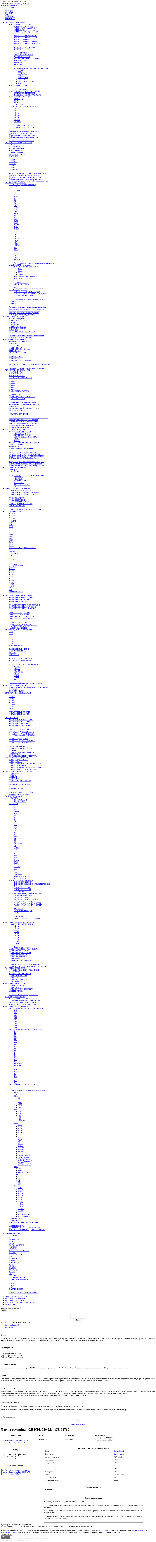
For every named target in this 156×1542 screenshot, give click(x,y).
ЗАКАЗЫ (8, 15)
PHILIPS (21, 70)
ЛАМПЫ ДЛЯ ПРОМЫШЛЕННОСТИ (19, 922)
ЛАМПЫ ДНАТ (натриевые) (19, 265)
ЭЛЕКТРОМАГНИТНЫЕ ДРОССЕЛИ (19, 771)
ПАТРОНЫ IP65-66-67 (22, 876)
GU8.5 (16, 209)
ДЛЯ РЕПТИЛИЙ (16, 991)
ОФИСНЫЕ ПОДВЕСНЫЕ (19, 601)
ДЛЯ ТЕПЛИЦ (14, 754)
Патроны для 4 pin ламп (22, 947)
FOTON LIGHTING (16, 1245)
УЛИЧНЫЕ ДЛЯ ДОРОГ (18, 622)
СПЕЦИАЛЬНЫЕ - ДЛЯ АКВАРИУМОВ (24, 1004)
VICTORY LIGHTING (22, 485)
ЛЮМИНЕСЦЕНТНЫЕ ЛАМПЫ (17, 370)
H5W (20, 1111)
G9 (15, 846)
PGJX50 (16, 238)
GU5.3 (16, 851)
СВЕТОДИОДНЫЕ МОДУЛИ (24, 93)
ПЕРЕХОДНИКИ (20, 878)
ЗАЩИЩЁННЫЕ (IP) (17, 746)
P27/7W (20, 1140)
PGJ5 (15, 234)
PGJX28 (16, 236)
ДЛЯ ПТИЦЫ (14, 987)
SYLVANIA (13, 1270)
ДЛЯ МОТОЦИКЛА (17, 1226)
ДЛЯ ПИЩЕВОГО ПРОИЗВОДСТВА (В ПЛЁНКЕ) (28, 966)
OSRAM (21, 72)
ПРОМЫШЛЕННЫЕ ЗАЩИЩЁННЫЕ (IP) (25, 605)
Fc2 (15, 194)
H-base (16, 1109)
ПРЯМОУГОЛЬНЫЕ (17, 691)
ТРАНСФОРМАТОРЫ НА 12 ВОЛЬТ (27, 903)
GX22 (16, 213)
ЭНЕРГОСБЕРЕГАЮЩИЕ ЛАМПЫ (18, 143)
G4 (10, 578)
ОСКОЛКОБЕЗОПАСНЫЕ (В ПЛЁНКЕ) (24, 404)
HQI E (16, 227)
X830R (16, 257)
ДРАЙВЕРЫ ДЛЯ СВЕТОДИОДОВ (22, 106)
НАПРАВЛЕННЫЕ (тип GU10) (25, 38)
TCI (10, 1274)
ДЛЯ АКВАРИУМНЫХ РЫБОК (21, 989)
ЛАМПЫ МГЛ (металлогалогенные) (22, 185)
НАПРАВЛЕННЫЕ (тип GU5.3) (25, 39)
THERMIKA (18, 477)
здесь (81, 1406)
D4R (15, 1021)
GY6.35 (12, 582)
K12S (16, 230)
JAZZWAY (13, 1249)
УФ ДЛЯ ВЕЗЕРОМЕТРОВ (19, 502)
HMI (11, 527)
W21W (20, 1211)
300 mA (16, 110)
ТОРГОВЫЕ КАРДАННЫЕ (19, 613)
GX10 (16, 211)
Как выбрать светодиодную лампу (21, 133)
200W (11, 643)
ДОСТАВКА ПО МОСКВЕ (15, 1298)
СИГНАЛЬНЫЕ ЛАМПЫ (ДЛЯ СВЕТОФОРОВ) (27, 1230)
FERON (16, 676)
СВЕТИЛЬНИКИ (11, 718)
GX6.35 (12, 569)
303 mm (16, 930)
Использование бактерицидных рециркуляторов (26, 465)
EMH (11, 523)
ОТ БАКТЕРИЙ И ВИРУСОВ (20, 431)
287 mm (16, 928)
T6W (19, 1184)
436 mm (16, 934)
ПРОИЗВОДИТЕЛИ (12, 1234)
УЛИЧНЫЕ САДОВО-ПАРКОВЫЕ (22, 741)
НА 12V (12, 322)
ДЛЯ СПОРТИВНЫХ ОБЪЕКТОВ (22, 752)
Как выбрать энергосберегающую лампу (24, 175)
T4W (19, 1180)
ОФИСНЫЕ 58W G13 (17, 376)
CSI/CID (12, 513)
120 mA (16, 108)
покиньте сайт (65, 1526)
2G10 (15, 806)
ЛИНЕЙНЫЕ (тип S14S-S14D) (25, 47)
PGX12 (16, 240)
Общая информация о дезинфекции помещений (26, 462)
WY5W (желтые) (24, 1214)
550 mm (16, 935)
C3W (19, 1100)
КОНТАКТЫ (10, 1304)
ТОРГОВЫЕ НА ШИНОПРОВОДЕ (22, 618)
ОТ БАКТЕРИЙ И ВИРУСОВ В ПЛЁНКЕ (24, 443)
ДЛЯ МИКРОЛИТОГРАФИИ (20, 960)
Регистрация (8, 1327)
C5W (19, 1102)
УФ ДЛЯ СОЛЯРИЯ (16, 498)
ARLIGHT (17, 666)
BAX (20, 1094)
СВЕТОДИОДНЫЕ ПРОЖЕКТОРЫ (18, 630)
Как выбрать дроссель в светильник (22, 792)
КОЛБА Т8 (13, 387)
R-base (16, 1167)
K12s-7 (16, 865)
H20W (20, 1117)
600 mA (16, 116)
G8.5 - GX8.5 (18, 844)
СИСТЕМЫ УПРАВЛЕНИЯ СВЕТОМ (23, 880)
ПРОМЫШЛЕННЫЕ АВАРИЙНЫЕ (22, 607)
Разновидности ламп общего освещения (23, 420)
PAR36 (11, 542)
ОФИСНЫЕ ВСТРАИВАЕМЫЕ (21, 597)
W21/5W (21, 1209)
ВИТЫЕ (12, 145)
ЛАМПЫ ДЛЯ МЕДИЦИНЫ (15, 968)
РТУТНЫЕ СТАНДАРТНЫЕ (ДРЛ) (27, 292)
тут (43, 1406)
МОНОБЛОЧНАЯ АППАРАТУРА (21, 785)
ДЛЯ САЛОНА (15, 1220)
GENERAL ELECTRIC (26, 81)
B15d (15, 813)
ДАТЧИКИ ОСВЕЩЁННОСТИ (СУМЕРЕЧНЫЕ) (32, 884)
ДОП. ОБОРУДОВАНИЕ (14, 796)
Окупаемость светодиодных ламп (21, 139)
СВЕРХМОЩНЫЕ (16, 150)
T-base (16, 1174)
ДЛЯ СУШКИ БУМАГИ (18, 956)
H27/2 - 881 (18, 1065)
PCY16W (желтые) (24, 1159)
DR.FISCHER (19, 483)
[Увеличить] (16, 1442)
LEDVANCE (22, 74)
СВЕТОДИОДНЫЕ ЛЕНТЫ (19, 85)
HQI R (16, 196)
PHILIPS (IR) (18, 479)
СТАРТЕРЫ (13, 798)
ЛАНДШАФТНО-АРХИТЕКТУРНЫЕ (23, 626)
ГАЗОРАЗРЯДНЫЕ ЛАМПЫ (15, 183)
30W (11, 636)
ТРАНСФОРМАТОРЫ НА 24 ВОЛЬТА (28, 905)
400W (20, 271)
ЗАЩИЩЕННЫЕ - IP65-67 (19, 649)
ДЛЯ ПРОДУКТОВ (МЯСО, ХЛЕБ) (27, 59)
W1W (20, 1188)
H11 (15, 1054)
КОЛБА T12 (13, 389)
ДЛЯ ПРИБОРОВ (15, 347)
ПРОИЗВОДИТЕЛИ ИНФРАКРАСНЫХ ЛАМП (27, 475)
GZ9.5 (11, 586)
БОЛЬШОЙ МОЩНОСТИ (23, 55)
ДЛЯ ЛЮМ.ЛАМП (16, 779)
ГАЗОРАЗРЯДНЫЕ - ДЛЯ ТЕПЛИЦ (22, 1002)
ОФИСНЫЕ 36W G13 (17, 374)
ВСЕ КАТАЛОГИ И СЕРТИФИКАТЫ (23, 1293)
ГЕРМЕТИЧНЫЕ (20, 89)
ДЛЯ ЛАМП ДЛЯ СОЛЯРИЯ (20, 781)
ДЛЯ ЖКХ (13, 750)
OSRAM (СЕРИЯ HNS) (22, 435)
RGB (15, 87)
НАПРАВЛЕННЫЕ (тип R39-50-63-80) (28, 43)
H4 (15, 1039)
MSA (11, 534)
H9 (15, 1050)
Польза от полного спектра (19, 427)
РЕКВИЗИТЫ (10, 17)
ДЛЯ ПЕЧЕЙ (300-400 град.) (19, 349)
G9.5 (15, 206)
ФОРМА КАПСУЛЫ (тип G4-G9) (26, 32)
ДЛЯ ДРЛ (12, 775)
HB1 (15, 1069)
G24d (15, 832)
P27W (20, 1142)
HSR (11, 530)
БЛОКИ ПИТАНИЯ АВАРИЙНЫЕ (27, 899)
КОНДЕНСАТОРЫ (16, 788)
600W (20, 273)
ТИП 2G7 (12, 164)
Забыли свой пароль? (11, 1325)
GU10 (16, 849)
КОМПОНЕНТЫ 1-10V (22, 888)
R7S (15, 248)
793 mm (16, 937)
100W (11, 639)
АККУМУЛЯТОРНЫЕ (17, 651)
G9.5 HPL (12, 567)
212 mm (16, 926)
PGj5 (15, 869)
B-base (16, 1092)
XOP (11, 557)
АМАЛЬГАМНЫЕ (16, 444)
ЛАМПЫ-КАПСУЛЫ (17, 326)
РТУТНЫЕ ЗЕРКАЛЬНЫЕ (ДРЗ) (26, 295)
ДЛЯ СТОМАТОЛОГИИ (18, 979)
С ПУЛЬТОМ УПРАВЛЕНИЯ (20, 660)
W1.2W (20, 1190)
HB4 (15, 1075)
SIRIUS (12, 551)
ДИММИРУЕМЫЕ (20, 60)
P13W (20, 1125)
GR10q (16, 848)
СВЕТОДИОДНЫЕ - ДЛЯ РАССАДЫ (23, 999)
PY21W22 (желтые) (25, 1165)
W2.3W (20, 1195)
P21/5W (20, 1134)
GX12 (16, 857)
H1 (15, 1031)
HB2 (15, 1071)
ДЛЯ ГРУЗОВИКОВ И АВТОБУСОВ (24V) (25, 1228)
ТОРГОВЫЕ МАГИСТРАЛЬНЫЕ (21, 616)
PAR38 (11, 544)
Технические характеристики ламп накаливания (26, 368)
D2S (15, 1016)
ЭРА (19, 83)
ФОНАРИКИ (18, 916)
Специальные (119, 1454)
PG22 (11, 588)
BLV (11, 1237)
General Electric (119, 1451)
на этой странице (107, 1530)
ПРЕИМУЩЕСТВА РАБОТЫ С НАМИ (19, 1302)
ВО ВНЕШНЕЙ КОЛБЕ (18, 320)
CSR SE (12, 519)
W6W (20, 1201)
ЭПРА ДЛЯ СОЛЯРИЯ (17, 765)
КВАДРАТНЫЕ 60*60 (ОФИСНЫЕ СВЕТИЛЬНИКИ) (29, 687)
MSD (11, 536)
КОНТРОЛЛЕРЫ (20, 892)
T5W (19, 1182)
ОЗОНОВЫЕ (14, 446)
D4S (15, 1023)
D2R (15, 1014)
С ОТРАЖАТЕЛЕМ (16, 148)
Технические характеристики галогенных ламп (26, 336)
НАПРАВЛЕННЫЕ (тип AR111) (25, 36)
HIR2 (15, 1081)
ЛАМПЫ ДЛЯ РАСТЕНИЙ (15, 997)
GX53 (16, 859)
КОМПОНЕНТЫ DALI (22, 890)
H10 (15, 1052)
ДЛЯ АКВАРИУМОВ (17, 399)
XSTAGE (12, 559)
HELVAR (12, 1253)
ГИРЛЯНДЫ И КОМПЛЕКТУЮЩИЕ (28, 918)
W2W (20, 1191)
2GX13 (16, 811)
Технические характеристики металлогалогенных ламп (34, 263)
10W (11, 632)
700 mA (16, 118)
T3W (19, 1178)
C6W (19, 1098)
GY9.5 (16, 223)
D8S (15, 1027)
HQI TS (16, 229)
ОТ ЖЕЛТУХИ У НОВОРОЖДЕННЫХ (24, 970)
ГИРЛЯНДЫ (18, 99)
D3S (15, 1020)
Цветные (17, 259)
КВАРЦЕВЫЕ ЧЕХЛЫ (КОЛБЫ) (21, 448)
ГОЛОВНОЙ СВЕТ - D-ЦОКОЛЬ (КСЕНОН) (26, 1008)
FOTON (21, 76)
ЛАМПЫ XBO (14, 303)
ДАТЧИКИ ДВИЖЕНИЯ (23, 882)
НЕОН (16, 102)
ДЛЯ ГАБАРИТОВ (16, 1218)
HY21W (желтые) (24, 1121)
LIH (10, 1256)
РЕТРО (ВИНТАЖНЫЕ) (18, 353)
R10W (20, 1170)
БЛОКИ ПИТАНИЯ (21, 897)
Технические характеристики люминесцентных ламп (28, 418)
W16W (20, 1205)
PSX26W (21, 1149)
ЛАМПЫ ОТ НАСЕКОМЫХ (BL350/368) (24, 492)
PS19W (20, 1144)
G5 (15, 840)
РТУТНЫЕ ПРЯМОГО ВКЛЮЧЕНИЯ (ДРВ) (30, 294)
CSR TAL (12, 521)
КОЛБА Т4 (13, 383)
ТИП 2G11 (13, 162)
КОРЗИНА (9, 13)
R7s (15, 871)
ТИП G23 (12, 166)
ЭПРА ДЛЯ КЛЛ (15, 762)
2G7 (15, 809)
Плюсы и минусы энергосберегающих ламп (25, 177)
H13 (15, 1058)
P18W (20, 1128)
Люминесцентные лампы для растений (23, 422)
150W (11, 641)
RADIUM (12, 1268)
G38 (15, 202)
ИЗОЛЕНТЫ (18, 909)
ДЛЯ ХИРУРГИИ (15, 981)
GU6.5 (16, 208)
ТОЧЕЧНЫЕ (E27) (16, 469)
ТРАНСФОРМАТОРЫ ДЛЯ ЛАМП (22, 332)
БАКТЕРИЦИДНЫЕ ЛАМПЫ (16, 429)
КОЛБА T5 (13, 385)
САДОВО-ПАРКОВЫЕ (18, 628)
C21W (20, 1106)
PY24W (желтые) (24, 1157)
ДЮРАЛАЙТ (18, 64)
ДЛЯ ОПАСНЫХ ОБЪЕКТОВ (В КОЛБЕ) (24, 964)
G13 (15, 827)
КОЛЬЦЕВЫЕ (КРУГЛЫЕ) (19, 391)
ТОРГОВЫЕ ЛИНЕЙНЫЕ (19, 615)
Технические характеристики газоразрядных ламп (27, 307)
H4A (15, 1041)
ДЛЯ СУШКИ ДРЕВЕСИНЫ (20, 953)
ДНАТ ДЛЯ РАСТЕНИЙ (23, 278)
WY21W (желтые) (24, 1216)
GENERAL (22, 80)
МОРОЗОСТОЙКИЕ (17, 154)
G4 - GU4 (17, 838)
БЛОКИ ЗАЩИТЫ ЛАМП (23, 895)
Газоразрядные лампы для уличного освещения (26, 309)
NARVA (17, 439)
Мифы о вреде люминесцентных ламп (23, 423)
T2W (19, 1176)
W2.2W (20, 1193)
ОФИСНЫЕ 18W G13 (17, 372)
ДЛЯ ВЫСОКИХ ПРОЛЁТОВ (20, 748)
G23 (15, 830)
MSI (10, 538)
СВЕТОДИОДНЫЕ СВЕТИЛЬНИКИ (19, 595)
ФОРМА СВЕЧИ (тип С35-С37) (25, 28)
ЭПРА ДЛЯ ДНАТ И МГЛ (18, 760)
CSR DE (12, 515)
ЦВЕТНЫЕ (18, 62)
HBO (11, 525)
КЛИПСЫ (17, 913)
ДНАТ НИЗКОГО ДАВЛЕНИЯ (25, 276)
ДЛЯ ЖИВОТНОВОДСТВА (19, 985)
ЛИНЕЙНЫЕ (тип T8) (22, 49)
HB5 (15, 1077)
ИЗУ (11, 786)
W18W (20, 1207)
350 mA (16, 112)
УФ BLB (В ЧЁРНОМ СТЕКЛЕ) (21, 504)
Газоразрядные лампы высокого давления (24, 311)
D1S (15, 1012)
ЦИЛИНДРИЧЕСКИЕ (17, 328)
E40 (15, 192)
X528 (15, 255)
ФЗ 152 (17, 1526)
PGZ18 (16, 244)
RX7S (16, 250)
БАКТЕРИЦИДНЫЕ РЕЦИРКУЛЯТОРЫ (24, 454)
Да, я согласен (6, 1534)
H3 (15, 1035)
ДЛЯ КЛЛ (13, 777)
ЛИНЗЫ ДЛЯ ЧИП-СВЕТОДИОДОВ (27, 95)
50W (11, 637)
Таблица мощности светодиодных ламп (23, 137)
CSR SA (12, 517)
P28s (15, 232)
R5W (19, 1169)
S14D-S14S (18, 874)
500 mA (16, 114)
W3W (20, 1197)
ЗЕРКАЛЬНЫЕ (15, 351)
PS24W (20, 1146)
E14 (15, 815)
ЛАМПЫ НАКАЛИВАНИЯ (15, 339)
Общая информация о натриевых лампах (28, 288)
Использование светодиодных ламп (22, 135)
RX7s (16, 872)
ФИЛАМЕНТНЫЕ (20, 53)
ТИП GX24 (13, 169)
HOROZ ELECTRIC (16, 1255)
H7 (15, 1046)
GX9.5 (16, 217)
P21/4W (20, 1132)
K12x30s (17, 867)
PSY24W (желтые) (24, 1155)
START (12, 1272)
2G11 (15, 807)
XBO (11, 555)
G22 (15, 200)
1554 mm (17, 943)
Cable (16, 187)
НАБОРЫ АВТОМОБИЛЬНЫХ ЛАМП (24, 1222)
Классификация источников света (21, 141)
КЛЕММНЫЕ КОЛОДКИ (23, 911)
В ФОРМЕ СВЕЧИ (16, 357)
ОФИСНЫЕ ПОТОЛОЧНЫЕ (20, 725)
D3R (15, 1018)
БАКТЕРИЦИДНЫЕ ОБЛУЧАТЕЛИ (22, 452)
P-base (16, 1123)
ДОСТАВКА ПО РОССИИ (15, 1300)
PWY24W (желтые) (25, 1161)
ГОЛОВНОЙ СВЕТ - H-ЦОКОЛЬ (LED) (24, 1084)
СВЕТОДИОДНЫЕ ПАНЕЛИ (16, 685)
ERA (11, 1241)
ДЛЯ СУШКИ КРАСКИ (18, 955)
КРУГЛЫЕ (13, 689)
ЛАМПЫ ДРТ (14, 301)
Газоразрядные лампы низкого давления (24, 313)
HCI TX (16, 225)
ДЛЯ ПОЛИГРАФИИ (17, 958)
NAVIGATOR (23, 78)
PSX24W (21, 1148)
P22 (19, 1136)
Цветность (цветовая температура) (21, 425)
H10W (20, 1115)
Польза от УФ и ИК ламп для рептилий (23, 995)
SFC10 (16, 253)
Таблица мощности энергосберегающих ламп (25, 179)
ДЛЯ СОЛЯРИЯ (20, 802)
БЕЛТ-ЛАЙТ (18, 104)
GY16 (16, 219)
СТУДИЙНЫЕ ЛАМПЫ (14, 511)
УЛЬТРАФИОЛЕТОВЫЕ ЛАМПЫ (17, 488)
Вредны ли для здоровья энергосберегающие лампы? (28, 181)
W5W (20, 1199)
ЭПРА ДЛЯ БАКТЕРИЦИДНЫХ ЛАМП (24, 458)
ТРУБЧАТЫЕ (18, 282)
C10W (20, 1104)
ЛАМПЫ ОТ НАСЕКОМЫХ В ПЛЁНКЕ (24, 494)
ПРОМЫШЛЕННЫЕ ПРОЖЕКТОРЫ (23, 756)
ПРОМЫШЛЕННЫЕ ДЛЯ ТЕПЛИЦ (22, 609)
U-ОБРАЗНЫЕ (14, 146)
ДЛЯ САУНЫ (14, 978)
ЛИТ (11, 1287)
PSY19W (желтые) (24, 1163)
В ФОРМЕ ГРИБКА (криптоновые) (22, 360)
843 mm (16, 939)
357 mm (16, 932)
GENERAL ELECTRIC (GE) (19, 1251)
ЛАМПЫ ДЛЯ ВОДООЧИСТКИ (21, 924)
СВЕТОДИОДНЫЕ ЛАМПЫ (15, 22)
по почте (109, 1442)
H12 (15, 1056)
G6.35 (11, 580)
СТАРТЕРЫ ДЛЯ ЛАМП (18, 414)
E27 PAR (17, 190)
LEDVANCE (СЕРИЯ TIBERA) (25, 437)
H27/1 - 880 (18, 1063)
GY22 (16, 221)
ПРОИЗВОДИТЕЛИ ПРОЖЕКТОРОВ (23, 664)
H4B (15, 1042)
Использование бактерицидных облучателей (25, 464)
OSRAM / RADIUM (21, 481)
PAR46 (11, 546)
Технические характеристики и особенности (25, 683)
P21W (20, 1130)
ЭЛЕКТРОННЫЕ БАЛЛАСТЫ (16, 758)
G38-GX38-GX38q (16, 565)
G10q (15, 823)
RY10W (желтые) (24, 1172)
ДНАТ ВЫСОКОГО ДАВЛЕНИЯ (26, 267)
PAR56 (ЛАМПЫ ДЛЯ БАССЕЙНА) (22, 548)
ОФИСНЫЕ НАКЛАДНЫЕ (19, 599)
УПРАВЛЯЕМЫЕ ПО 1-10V (24, 127)
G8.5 (15, 204)
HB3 (15, 1073)
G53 (15, 842)
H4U (15, 1044)
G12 (15, 198)
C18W (20, 1107)
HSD (11, 529)
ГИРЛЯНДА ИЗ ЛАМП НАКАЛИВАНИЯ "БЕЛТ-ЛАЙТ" (30, 364)
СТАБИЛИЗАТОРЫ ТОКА (24, 901)
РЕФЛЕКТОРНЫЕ (16, 592)
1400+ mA (17, 122)
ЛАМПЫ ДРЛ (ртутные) (18, 290)
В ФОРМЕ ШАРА (15, 358)
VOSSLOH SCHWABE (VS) (19, 1279)
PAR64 (11, 550)
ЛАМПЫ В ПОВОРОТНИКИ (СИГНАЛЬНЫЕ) (27, 1090)
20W (11, 634)
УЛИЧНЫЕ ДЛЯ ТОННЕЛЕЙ (20, 624)
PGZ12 (16, 242)
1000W (20, 274)
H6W (20, 1113)
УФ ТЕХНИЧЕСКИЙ (17, 506)
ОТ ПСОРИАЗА (15, 972)
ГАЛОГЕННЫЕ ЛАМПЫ (14, 316)
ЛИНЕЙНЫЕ (14, 324)
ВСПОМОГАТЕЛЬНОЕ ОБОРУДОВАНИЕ (25, 893)
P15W (20, 1127)
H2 (15, 1033)
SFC (15, 252)
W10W (20, 1203)
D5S (15, 1025)
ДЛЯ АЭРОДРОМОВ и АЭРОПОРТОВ (24, 949)
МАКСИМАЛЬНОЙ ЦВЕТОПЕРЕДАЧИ (24, 408)
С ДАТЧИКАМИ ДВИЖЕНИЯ (20, 658)
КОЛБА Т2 (13, 381)
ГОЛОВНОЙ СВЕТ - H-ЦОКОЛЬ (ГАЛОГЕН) (26, 1029)
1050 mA (17, 120)
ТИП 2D (12, 160)
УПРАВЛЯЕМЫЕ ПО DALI (24, 125)
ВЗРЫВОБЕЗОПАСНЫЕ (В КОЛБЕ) (22, 402)
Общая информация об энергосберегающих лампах (28, 173)
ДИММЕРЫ (18, 886)
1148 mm (17, 941)
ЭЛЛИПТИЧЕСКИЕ (21, 284)
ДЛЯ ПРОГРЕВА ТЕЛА (18, 976)
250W (20, 269)
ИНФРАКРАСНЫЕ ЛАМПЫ (15, 467)
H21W (20, 1119)
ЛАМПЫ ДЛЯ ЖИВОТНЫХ (15, 983)
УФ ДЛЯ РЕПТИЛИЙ (17, 500)
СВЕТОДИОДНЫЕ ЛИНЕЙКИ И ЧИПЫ (24, 91)
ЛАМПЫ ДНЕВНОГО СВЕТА (20, 378)
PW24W (21, 1151)
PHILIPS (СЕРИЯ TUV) (22, 433)
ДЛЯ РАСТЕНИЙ (15, 395)
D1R (15, 1010)
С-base (16, 1096)
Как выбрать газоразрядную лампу (21, 315)
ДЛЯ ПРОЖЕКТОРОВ (22, 57)
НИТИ (16, 101)
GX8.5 (16, 215)
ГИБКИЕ (12, 653)
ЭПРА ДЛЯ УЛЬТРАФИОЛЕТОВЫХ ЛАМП (25, 509)
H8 (15, 1048)
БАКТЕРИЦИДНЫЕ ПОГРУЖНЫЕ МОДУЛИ (26, 456)
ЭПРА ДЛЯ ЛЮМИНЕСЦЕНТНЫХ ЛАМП (25, 764)
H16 (15, 1062)
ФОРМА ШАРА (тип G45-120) (25, 30)
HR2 (15, 1083)
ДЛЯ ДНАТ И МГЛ (16, 773)
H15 (15, 1060)
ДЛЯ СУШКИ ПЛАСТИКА (19, 951)
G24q (15, 834)
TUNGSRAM (14, 1276)
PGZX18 (17, 246)
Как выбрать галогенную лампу (20, 337)
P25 (19, 1138)
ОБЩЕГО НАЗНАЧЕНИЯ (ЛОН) (21, 341)
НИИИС (17, 441)
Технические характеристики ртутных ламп (30, 299)
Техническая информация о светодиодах (24, 131)
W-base (16, 1186)
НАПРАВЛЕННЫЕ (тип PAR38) (25, 41)
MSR (11, 540)
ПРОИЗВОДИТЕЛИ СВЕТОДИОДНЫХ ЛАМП (31, 68)
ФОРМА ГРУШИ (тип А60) (24, 26)
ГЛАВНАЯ (9, 11)
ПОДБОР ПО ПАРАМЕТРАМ (16, 1297)
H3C (15, 1037)
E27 (15, 188)
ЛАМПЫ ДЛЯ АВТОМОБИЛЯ (16, 1006)
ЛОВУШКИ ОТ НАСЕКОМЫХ (21, 490)
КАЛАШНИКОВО (16, 1289)
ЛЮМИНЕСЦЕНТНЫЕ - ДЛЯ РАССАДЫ (24, 1000)
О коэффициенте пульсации (19, 794)
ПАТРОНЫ (13, 804)
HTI (10, 532)
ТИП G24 (12, 167)
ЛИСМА (12, 1285)
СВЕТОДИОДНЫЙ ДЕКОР (19, 97)
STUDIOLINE (14, 553)
